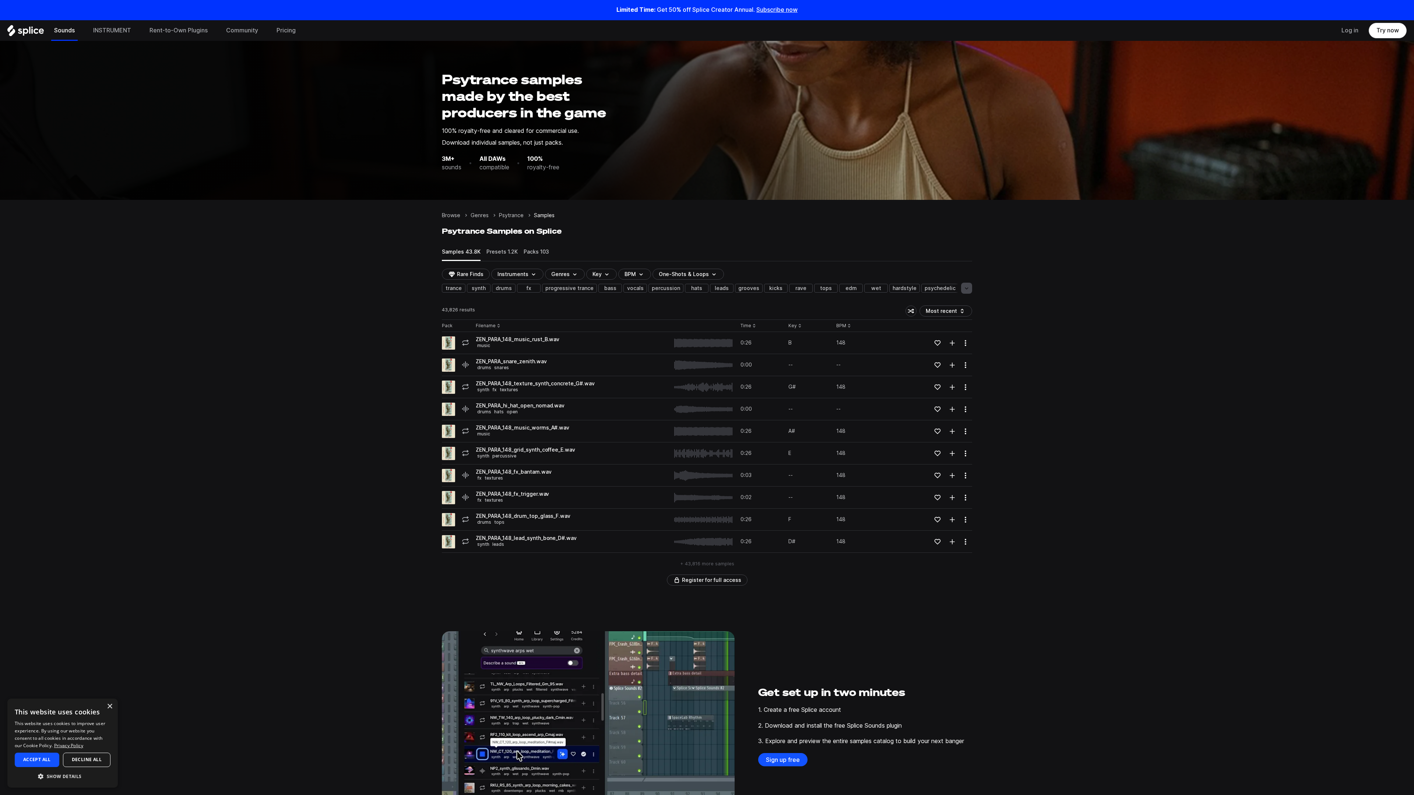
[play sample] (703, 343)
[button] (62, 776)
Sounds (64, 30)
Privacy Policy (68, 745)
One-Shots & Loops (684, 274)
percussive (504, 456)
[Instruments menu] (136, 30)
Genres (480, 215)
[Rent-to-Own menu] (213, 30)
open (512, 411)
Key (795, 326)
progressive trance (569, 288)
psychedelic (940, 288)
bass (610, 288)
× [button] (109, 706)
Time (748, 326)
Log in (1349, 30)
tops (826, 288)
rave (800, 288)
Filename (486, 326)
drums (504, 288)
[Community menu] (263, 30)
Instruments (512, 274)
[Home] (25, 32)
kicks (775, 288)
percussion (666, 288)
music (483, 345)
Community (242, 30)
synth (479, 288)
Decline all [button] (87, 759)
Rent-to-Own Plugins (179, 30)
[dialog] (62, 743)
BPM (630, 274)
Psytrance (511, 215)
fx (529, 288)
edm (851, 288)
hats (696, 288)
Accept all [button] (37, 759)
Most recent (945, 312)
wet (876, 288)
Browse (451, 215)
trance (454, 288)
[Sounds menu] (80, 30)
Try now (1387, 30)
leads (722, 288)
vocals (635, 288)
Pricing (286, 30)
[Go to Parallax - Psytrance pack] (448, 343)
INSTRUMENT (112, 30)
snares (501, 367)
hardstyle (905, 288)
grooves (748, 288)
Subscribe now (777, 9)
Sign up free (783, 759)
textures (509, 389)
